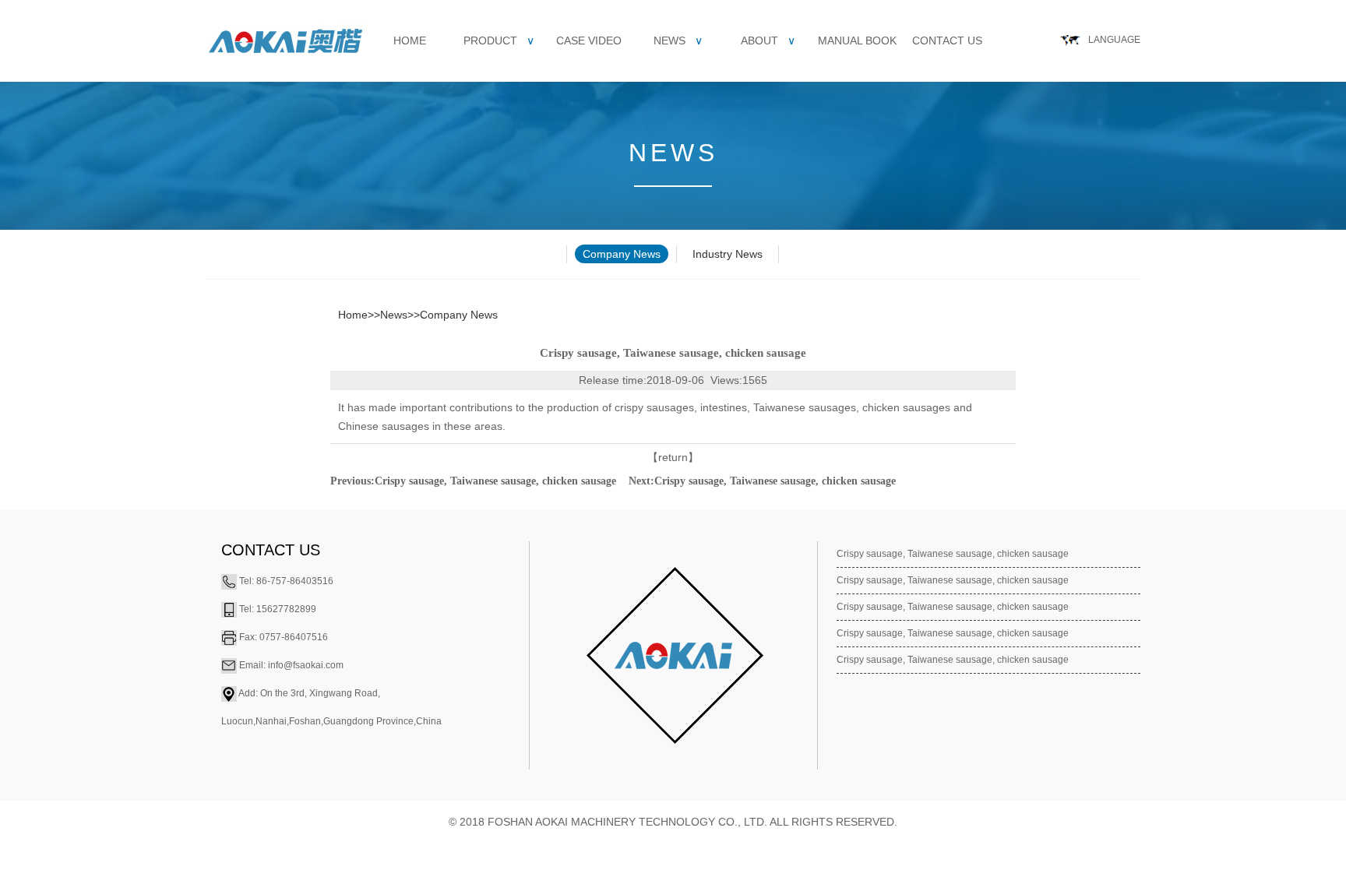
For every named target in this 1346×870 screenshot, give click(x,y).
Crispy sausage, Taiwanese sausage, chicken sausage (495, 481)
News (678, 40)
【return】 (673, 457)
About (768, 40)
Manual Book (857, 40)
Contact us (947, 40)
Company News (622, 254)
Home (409, 40)
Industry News (727, 254)
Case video (589, 40)
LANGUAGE (1114, 39)
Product (498, 40)
